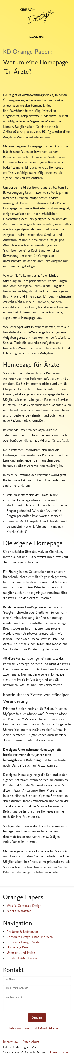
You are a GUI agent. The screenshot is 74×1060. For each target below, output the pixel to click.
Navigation (37, 37)
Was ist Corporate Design (24, 906)
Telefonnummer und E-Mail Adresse (33, 1028)
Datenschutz (30, 1042)
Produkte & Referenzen (22, 932)
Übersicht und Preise (21, 953)
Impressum (10, 1042)
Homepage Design (19, 947)
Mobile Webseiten (19, 911)
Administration (60, 1052)
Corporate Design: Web (23, 942)
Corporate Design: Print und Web (30, 937)
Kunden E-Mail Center (22, 958)
